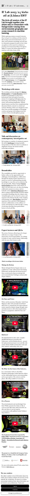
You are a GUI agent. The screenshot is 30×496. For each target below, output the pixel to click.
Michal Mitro (7, 74)
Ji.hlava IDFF (5, 436)
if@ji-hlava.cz (10, 467)
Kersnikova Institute (9, 438)
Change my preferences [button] (15, 493)
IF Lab (9, 6)
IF (3, 5)
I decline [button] (15, 489)
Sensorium (19, 438)
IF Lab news (19, 6)
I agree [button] (15, 486)
